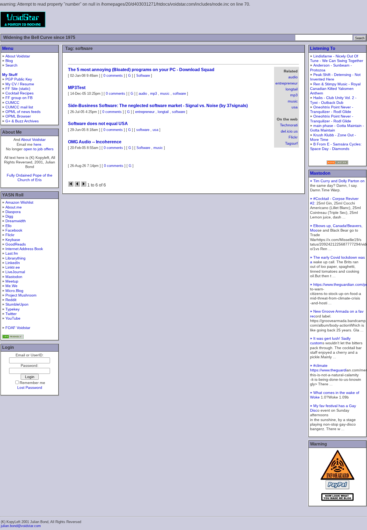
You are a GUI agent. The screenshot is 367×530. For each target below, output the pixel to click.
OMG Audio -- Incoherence (94, 142)
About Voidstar (17, 56)
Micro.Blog (14, 290)
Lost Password (29, 387)
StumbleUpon (16, 304)
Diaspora (13, 212)
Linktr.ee (12, 267)
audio (293, 77)
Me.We (11, 286)
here (37, 144)
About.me (13, 207)
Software (143, 76)
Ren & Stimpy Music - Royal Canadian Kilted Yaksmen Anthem (335, 89)
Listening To (322, 48)
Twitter (11, 314)
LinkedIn (12, 263)
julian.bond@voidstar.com (21, 526)
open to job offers (38, 149)
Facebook (13, 230)
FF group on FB (19, 98)
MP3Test (76, 87)
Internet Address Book (24, 249)
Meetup (11, 281)
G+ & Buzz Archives (22, 121)
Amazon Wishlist (19, 202)
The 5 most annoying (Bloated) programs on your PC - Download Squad (141, 69)
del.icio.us (289, 131)
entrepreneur (286, 83)
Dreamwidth (15, 221)
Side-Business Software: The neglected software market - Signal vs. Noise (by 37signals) (158, 105)
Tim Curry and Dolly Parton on (337, 181)
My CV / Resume (19, 84)
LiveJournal (15, 272)
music (293, 101)
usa (295, 107)
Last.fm (11, 253)
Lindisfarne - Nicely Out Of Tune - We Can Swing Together (336, 58)
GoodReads (15, 244)
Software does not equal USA (98, 123)
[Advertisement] (269, 19)
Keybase (12, 239)
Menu (7, 48)
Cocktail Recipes (19, 93)
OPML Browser (18, 116)
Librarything (15, 258)
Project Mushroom (21, 295)
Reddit (10, 300)
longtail (292, 89)
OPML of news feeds (23, 111)
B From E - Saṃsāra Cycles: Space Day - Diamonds (336, 146)
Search (11, 65)
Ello (8, 226)
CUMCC (12, 102)
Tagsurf (291, 143)
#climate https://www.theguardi (328, 367)
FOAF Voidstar (17, 328)
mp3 (294, 95)
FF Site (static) (17, 88)
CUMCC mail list (19, 107)
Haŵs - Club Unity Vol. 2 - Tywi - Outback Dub (333, 100)
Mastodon (13, 277)
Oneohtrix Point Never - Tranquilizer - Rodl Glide (331, 109)
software (179, 94)
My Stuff (9, 74)
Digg (9, 216)
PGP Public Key (18, 79)
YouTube (12, 318)
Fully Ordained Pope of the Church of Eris (29, 177)
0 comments (113, 76)
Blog (9, 61)
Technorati (289, 125)
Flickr (10, 235)
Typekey (12, 309)
